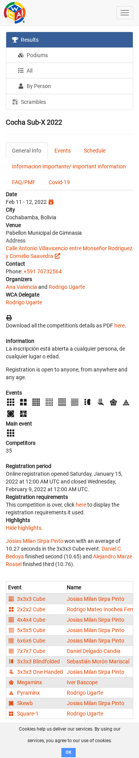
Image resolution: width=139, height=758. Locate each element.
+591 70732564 (43, 271)
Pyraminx (28, 693)
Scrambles (33, 102)
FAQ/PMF (24, 182)
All (28, 71)
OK (68, 752)
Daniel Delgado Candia (93, 651)
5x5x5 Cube (30, 630)
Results (29, 40)
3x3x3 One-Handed (39, 672)
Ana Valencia (21, 287)
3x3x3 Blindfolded (38, 661)
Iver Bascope (82, 682)
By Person (38, 86)
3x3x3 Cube (30, 599)
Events (62, 151)
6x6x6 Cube (30, 641)
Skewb (24, 703)
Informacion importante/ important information (69, 166)
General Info (26, 151)
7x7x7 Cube (30, 651)
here (119, 325)
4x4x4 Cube (30, 620)
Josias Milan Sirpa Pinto (34, 541)
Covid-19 (59, 182)
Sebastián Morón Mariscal (98, 661)
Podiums (36, 55)
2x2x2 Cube (30, 609)
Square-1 (27, 714)
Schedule (94, 151)
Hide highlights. (24, 528)
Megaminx (29, 682)
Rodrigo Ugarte (67, 287)
